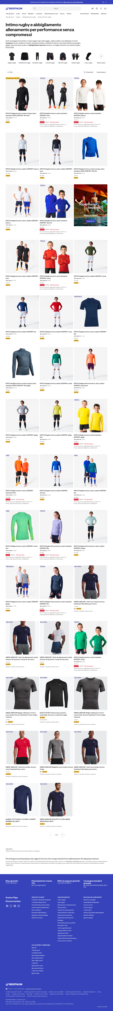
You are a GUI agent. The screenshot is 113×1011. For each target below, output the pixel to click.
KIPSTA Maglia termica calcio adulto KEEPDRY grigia (22, 603)
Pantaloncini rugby (25, 63)
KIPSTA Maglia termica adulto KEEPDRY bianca (22, 169)
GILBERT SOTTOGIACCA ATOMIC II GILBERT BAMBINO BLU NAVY (21, 820)
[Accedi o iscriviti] (101, 8)
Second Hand (84, 13)
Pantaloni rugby (37, 63)
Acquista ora (90, 221)
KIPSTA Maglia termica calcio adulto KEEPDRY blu (90, 333)
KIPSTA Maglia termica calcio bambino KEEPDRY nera (53, 114)
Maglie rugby (12, 63)
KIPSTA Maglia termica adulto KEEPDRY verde (90, 276)
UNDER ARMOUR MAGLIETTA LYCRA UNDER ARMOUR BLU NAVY (55, 820)
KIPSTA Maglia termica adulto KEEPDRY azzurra (54, 492)
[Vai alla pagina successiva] (62, 835)
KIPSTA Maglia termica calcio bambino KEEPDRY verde (87, 658)
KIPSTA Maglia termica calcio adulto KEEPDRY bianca (22, 222)
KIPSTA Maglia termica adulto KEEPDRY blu (21, 332)
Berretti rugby (62, 63)
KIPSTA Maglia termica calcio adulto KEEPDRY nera (56, 170)
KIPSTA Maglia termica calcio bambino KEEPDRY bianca (87, 114)
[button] (66, 124)
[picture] (22, 94)
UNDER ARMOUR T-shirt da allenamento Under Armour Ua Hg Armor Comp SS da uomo (22, 658)
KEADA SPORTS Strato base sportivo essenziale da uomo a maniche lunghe (53, 714)
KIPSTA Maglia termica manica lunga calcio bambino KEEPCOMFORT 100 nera (21, 114)
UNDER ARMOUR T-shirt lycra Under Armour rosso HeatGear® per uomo (21, 768)
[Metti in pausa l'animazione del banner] (103, 2)
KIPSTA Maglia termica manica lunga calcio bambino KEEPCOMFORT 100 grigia (21, 384)
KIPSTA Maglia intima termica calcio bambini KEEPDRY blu (56, 603)
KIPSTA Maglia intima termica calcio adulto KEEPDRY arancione (89, 384)
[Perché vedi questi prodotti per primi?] (84, 72)
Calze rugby (88, 63)
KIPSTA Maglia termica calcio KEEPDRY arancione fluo (19, 492)
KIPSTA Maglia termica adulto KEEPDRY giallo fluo (56, 436)
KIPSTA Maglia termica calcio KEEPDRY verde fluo (22, 547)
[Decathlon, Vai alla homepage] (14, 8)
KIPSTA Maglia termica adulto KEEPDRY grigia (22, 435)
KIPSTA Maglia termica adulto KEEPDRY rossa (56, 332)
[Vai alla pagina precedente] (50, 835)
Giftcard (103, 13)
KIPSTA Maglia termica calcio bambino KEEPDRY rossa (53, 277)
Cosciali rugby (50, 63)
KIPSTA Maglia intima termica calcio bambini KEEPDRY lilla (56, 547)
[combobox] (102, 72)
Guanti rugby (76, 63)
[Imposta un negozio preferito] (92, 8)
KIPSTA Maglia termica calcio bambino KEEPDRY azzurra (53, 222)
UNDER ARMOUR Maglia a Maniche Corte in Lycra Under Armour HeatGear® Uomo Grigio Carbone (21, 715)
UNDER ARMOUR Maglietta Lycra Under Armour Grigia (56, 768)
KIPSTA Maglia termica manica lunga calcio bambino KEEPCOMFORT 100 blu (89, 170)
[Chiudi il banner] (106, 2)
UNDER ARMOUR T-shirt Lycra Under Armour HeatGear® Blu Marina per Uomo (89, 603)
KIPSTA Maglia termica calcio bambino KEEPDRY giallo (87, 436)
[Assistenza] (97, 8)
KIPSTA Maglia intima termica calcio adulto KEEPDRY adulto (89, 547)
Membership (95, 13)
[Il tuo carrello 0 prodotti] (105, 8)
